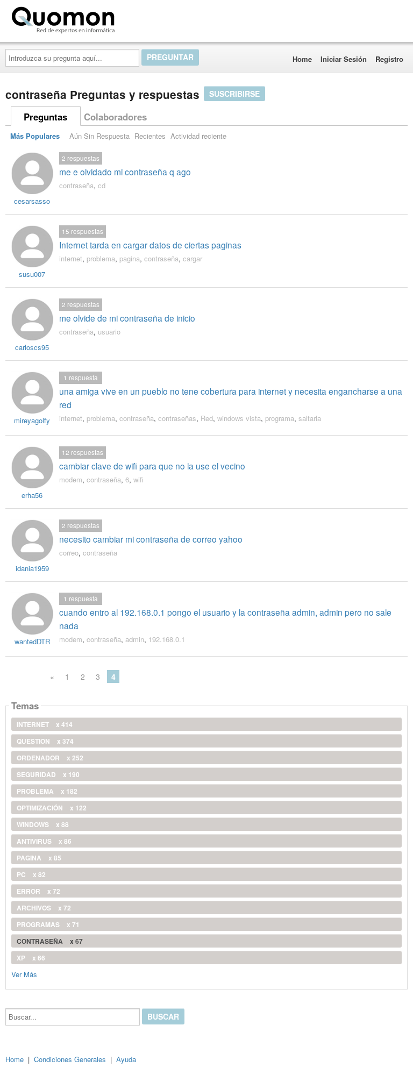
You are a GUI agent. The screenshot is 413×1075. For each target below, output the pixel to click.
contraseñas (177, 418)
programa (279, 418)
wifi (138, 479)
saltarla (309, 418)
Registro (389, 59)
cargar (192, 258)
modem (70, 479)
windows (43, 824)
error (38, 891)
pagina (129, 258)
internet (70, 258)
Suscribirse (234, 93)
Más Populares (35, 136)
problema (101, 258)
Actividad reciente (198, 136)
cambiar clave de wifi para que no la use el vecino (152, 466)
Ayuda (126, 1059)
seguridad (48, 774)
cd (101, 185)
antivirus (44, 841)
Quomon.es (153, 17)
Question (45, 741)
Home (302, 59)
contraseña (76, 185)
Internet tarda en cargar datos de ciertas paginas (150, 245)
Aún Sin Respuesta (99, 136)
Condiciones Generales (70, 1059)
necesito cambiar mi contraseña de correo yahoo (151, 539)
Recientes (150, 136)
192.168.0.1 (166, 639)
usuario (109, 331)
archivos (44, 908)
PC (31, 874)
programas (48, 924)
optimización (52, 808)
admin (134, 639)
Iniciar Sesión (344, 59)
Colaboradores (115, 116)
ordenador (50, 758)
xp (31, 958)
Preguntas (45, 116)
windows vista (239, 418)
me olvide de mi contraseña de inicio (127, 318)
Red (207, 418)
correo (69, 552)
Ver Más (24, 973)
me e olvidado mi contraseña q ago (125, 171)
